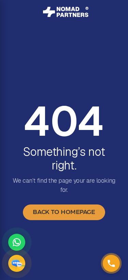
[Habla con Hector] (16, 263)
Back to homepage (64, 212)
